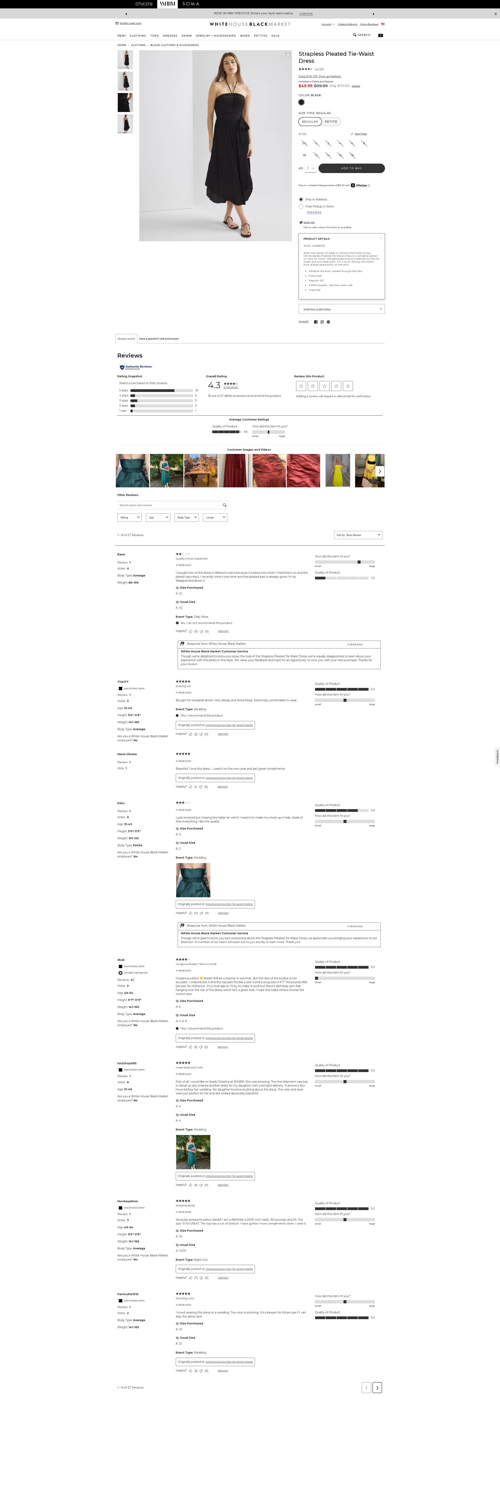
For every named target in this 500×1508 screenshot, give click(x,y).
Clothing (138, 45)
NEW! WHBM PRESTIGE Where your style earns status (240, 13)
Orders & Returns (347, 24)
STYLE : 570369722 (314, 245)
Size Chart (361, 133)
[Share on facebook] (315, 322)
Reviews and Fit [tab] (126, 338)
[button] (381, 35)
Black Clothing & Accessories (175, 45)
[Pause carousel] (495, 14)
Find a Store (314, 212)
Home (122, 45)
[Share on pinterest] (328, 322)
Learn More (292, 13)
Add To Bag (351, 168)
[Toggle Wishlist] (288, 55)
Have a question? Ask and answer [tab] (159, 338)
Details (356, 86)
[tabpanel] (250, 869)
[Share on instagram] (322, 322)
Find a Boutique (369, 24)
